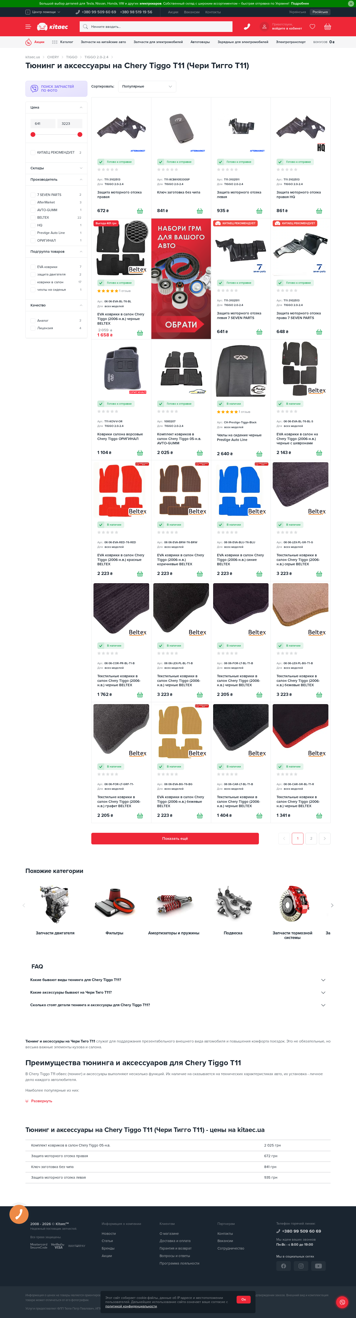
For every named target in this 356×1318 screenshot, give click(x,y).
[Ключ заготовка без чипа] (181, 157)
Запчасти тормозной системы (292, 935)
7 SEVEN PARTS (59, 195)
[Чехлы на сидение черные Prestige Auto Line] (241, 399)
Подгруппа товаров (47, 251)
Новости (109, 1233)
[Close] (351, 4)
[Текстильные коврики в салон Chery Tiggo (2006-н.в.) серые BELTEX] (300, 520)
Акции (173, 12)
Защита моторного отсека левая (58, 1177)
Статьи (107, 1241)
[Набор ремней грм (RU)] (181, 278)
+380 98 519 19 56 (136, 12)
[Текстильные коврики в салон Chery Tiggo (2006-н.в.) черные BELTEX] (121, 641)
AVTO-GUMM (59, 210)
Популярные (133, 86)
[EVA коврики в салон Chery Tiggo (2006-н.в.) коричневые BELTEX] (181, 520)
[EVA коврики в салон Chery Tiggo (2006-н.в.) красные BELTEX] (121, 520)
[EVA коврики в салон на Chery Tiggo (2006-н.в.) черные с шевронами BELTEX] (300, 399)
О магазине (169, 1233)
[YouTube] (318, 1266)
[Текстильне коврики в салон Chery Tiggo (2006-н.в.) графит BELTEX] (121, 762)
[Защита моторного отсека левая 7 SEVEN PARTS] (241, 278)
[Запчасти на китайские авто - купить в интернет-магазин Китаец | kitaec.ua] (52, 26)
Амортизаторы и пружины (173, 933)
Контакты (213, 12)
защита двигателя (59, 274)
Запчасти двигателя (55, 933)
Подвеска (233, 933)
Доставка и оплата (175, 1241)
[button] (332, 905)
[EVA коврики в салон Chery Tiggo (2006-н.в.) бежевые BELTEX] (181, 762)
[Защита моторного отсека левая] (241, 157)
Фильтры (114, 933)
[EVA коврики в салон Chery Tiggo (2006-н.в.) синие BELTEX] (241, 520)
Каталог (66, 42)
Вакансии (192, 12)
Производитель (44, 179)
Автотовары (200, 42)
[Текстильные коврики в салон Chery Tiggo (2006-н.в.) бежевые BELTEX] (300, 641)
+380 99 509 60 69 (99, 12)
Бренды (108, 1248)
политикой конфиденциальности (131, 1306)
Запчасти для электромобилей (158, 42)
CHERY (53, 57)
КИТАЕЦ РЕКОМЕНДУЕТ (59, 152)
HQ (59, 225)
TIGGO (71, 57)
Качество (38, 305)
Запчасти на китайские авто (103, 42)
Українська (297, 12)
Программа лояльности (179, 1263)
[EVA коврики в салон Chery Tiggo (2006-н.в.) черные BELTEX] (121, 278)
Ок (243, 1299)
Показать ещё (175, 838)
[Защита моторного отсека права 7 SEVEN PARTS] (300, 278)
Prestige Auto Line (59, 233)
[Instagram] (301, 1266)
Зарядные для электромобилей (243, 42)
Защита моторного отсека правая (59, 1156)
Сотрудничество (230, 1248)
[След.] (325, 838)
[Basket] (328, 26)
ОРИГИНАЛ (59, 240)
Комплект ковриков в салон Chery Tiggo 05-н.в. (70, 1145)
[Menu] (28, 26)
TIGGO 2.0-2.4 (96, 57)
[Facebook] (283, 1266)
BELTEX (59, 218)
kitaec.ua (32, 57)
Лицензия (59, 328)
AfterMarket (59, 202)
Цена (35, 107)
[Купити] (140, 211)
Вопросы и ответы (175, 1256)
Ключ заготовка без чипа (52, 1167)
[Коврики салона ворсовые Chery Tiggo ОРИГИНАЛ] (121, 399)
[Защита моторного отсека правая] (121, 157)
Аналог (59, 321)
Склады (37, 168)
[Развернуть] (38, 1101)
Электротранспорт (291, 42)
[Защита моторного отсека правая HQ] (300, 157)
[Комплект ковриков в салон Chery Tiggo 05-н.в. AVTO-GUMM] (181, 399)
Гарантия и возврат (176, 1248)
